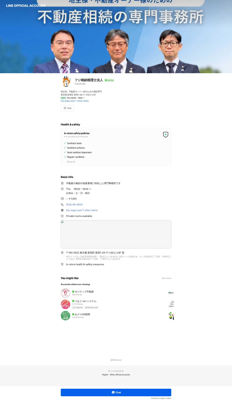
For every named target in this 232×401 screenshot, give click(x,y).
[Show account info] (109, 80)
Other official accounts (120, 374)
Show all (71, 161)
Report (105, 374)
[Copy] (123, 252)
